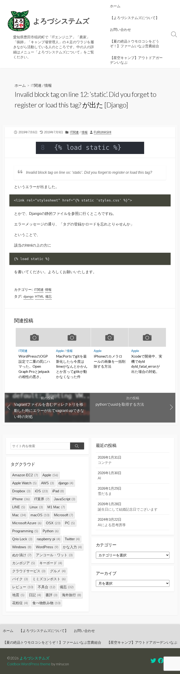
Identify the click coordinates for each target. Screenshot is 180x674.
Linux (36, 507)
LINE (18, 507)
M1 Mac (56, 507)
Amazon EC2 (25, 475)
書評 (51, 595)
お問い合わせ (120, 29)
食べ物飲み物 (46, 603)
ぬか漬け (21, 555)
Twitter (72, 539)
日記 (35, 595)
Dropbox (21, 491)
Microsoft (63, 515)
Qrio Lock (22, 539)
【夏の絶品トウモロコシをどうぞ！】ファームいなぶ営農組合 (134, 43)
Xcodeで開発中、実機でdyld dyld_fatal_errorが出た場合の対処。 (146, 364)
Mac (19, 515)
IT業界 (41, 499)
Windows (21, 547)
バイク (20, 579)
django (28, 296)
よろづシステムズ (34, 658)
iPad (58, 491)
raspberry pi (48, 539)
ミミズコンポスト (49, 579)
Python (51, 531)
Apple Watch (24, 483)
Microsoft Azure (26, 523)
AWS (47, 483)
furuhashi (102, 132)
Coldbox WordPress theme (29, 664)
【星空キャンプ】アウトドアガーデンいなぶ (136, 59)
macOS (39, 515)
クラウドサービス (28, 571)
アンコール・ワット (54, 555)
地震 (18, 595)
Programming (25, 531)
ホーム (115, 6)
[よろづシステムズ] (18, 21)
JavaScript (64, 499)
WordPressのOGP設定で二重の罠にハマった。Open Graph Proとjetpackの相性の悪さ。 (34, 366)
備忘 (48, 296)
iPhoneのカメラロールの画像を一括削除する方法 (109, 361)
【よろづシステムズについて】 (134, 18)
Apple (60, 351)
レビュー (22, 587)
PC (70, 523)
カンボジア (23, 563)
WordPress (47, 547)
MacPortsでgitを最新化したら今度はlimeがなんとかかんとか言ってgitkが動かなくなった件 (71, 366)
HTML (39, 296)
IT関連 (36, 85)
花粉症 (20, 603)
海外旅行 (71, 595)
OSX (53, 523)
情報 (48, 85)
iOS (41, 491)
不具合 (46, 587)
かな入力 (72, 547)
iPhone (21, 499)
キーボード (50, 563)
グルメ (58, 571)
